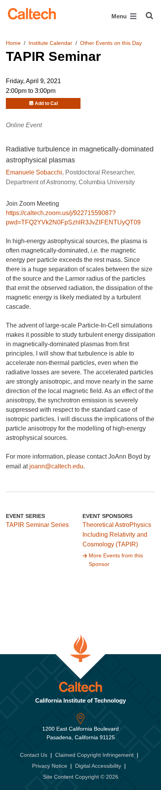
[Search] (149, 16)
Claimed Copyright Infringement (94, 755)
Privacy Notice (49, 766)
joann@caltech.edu (56, 466)
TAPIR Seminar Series (37, 524)
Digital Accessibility (98, 766)
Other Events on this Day (111, 43)
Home (13, 43)
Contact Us (33, 755)
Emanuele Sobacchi (34, 172)
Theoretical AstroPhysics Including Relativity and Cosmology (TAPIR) (116, 534)
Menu (119, 16)
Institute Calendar (50, 43)
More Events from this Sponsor (116, 559)
